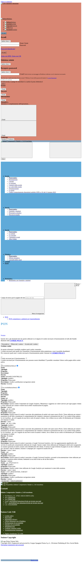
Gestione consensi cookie (13, 528)
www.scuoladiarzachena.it (9, 387)
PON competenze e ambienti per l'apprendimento (24, 319)
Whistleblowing (10, 526)
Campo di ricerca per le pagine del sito (13, 298)
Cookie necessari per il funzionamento (13, 358)
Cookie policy (9, 516)
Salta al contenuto (6, 1)
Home (78, 284)
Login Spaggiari (52, 78)
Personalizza (5, 344)
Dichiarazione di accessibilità (14, 523)
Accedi (4, 33)
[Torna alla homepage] (41, 141)
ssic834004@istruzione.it (25, 501)
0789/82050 (11, 497)
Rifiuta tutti (17, 344)
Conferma (11, 139)
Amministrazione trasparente (14, 530)
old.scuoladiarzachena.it (8, 366)
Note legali (8, 517)
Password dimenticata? (8, 49)
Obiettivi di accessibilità (12, 525)
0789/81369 (11, 499)
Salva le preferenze (16, 481)
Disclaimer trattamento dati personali (12, 545)
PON (6, 317)
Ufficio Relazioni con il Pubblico (15, 521)
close (3, 159)
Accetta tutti (31, 344)
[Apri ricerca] (65, 150)
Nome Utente (24, 43)
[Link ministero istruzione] (9, 3)
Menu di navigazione (38, 313)
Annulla (4, 139)
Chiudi (3, 89)
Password (23, 45)
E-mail (22, 74)
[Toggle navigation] (16, 150)
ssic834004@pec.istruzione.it (26, 503)
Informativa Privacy (11, 519)
